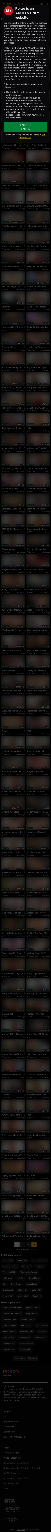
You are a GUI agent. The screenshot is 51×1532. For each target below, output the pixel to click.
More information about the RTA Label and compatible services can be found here (25, 76)
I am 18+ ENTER (25, 127)
